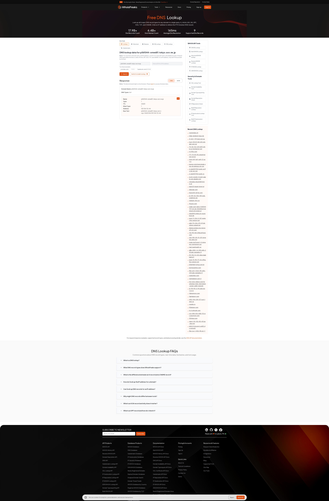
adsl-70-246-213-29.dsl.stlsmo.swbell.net (197, 224)
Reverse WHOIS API (108, 454)
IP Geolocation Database (136, 457)
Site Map (206, 467)
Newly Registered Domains (136, 471)
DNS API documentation (194, 338)
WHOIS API (106, 447)
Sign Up (180, 450)
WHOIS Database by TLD (136, 491)
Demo (180, 476)
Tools (156, 7)
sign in (152, 84)
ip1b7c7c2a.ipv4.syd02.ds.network (197, 327)
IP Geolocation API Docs (160, 481)
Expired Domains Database (136, 474)
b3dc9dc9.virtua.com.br (196, 264)
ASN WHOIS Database (135, 467)
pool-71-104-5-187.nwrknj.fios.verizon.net (197, 219)
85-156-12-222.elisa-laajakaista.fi (197, 256)
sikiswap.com (193, 189)
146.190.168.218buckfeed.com (197, 234)
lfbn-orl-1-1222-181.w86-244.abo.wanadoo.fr (197, 272)
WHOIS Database (133, 447)
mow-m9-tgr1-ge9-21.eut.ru (197, 160)
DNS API (105, 460)
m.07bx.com (193, 151)
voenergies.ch (193, 133)
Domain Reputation (195, 2)
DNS (171, 80)
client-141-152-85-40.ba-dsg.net (197, 322)
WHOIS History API (108, 450)
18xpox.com (193, 204)
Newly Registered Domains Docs (163, 491)
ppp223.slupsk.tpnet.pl (196, 186)
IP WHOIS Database (134, 464)
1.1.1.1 (133, 69)
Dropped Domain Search (135, 477)
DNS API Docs (157, 460)
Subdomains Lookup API (110, 464)
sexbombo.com (194, 275)
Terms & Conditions (184, 466)
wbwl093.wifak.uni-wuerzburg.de (197, 215)
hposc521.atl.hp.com (196, 193)
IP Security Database (134, 460)
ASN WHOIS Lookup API (110, 484)
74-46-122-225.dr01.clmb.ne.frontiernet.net (197, 148)
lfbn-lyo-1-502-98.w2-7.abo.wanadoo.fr (197, 332)
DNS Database (132, 450)
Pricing (189, 7)
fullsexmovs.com (194, 293)
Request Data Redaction (211, 447)
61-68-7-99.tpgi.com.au (197, 139)
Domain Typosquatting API (110, 488)
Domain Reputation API (109, 457)
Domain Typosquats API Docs (162, 467)
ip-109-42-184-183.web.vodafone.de (197, 197)
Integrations (207, 454)
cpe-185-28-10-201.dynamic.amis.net (197, 238)
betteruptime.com (195, 268)
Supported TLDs (208, 464)
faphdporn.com (194, 296)
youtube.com (125, 69)
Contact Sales (205, 2)
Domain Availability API (109, 467)
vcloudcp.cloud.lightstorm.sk (197, 183)
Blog (204, 460)
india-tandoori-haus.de (196, 136)
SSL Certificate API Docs (161, 471)
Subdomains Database (135, 454)
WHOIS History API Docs (161, 454)
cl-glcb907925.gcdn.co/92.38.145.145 (197, 170)
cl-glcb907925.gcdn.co (196, 174)
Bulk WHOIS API (107, 491)
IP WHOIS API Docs (159, 484)
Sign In (180, 454)
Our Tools (206, 471)
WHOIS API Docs (158, 447)
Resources (168, 7)
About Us (181, 463)
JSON (178, 80)
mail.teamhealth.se (195, 247)
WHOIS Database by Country (137, 484)
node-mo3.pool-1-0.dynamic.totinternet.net (197, 243)
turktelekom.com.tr (195, 279)
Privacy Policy (182, 470)
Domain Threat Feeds (134, 481)
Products (144, 7)
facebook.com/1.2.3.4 (144, 69)
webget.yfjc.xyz (194, 200)
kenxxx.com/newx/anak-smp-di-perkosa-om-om (197, 165)
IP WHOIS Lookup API (109, 481)
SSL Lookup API (107, 471)
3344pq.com (193, 318)
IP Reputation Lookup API (110, 477)
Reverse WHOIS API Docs (161, 457)
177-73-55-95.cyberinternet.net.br (197, 156)
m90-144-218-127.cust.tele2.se (197, 300)
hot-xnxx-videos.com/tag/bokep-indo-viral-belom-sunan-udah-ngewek (197, 284)
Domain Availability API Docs (162, 464)
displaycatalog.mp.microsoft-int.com (197, 229)
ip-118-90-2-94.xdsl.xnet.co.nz (197, 290)
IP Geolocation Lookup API (110, 474)
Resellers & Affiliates (209, 450)
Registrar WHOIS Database (136, 488)
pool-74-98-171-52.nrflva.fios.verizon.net (197, 261)
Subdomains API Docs (160, 474)
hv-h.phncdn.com (194, 310)
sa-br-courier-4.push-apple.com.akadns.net (197, 178)
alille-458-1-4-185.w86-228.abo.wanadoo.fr (197, 251)
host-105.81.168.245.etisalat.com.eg (197, 143)
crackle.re (192, 304)
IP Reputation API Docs (160, 477)
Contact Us (181, 473)
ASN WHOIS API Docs (160, 488)
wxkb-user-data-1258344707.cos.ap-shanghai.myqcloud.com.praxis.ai (197, 209)
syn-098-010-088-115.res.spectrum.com (197, 315)
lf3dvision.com (193, 307)
